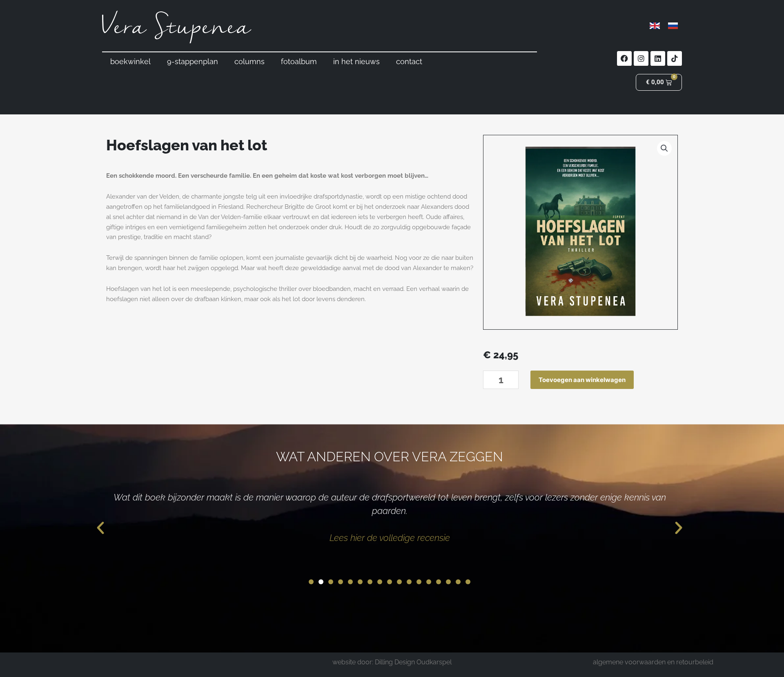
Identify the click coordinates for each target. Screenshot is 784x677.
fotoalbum (299, 61)
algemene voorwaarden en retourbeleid (653, 662)
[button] (664, 148)
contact (409, 61)
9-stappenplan (192, 61)
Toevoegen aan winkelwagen (582, 380)
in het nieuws (356, 61)
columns (249, 61)
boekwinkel (130, 61)
